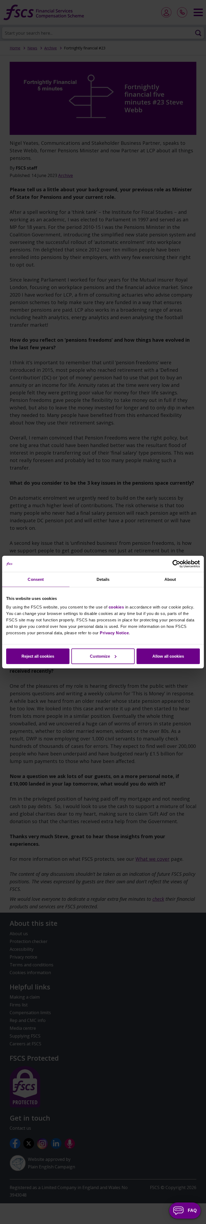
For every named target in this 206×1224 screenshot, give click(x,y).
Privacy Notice (114, 632)
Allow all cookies (168, 656)
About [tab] (170, 579)
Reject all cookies (37, 656)
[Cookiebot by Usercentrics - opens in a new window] (176, 564)
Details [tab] (103, 579)
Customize (100, 656)
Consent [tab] (36, 579)
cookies (116, 606)
